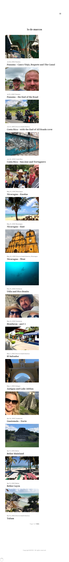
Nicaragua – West (16, 259)
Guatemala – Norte (17, 421)
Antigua (17, 386)
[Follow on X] (36, 542)
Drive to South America (23, 126)
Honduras (19, 289)
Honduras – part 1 (16, 323)
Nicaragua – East (16, 226)
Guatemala (19, 418)
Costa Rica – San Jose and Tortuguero (26, 161)
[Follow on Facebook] (32, 542)
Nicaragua (19, 191)
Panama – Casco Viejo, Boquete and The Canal (31, 64)
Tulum (10, 518)
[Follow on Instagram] (29, 542)
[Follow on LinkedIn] (39, 542)
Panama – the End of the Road (22, 96)
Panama (17, 62)
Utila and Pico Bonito (18, 291)
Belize (17, 451)
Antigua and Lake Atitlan (20, 388)
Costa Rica (19, 159)
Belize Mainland (15, 453)
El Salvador (13, 356)
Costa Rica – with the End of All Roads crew (30, 129)
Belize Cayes (13, 485)
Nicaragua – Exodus (17, 194)
